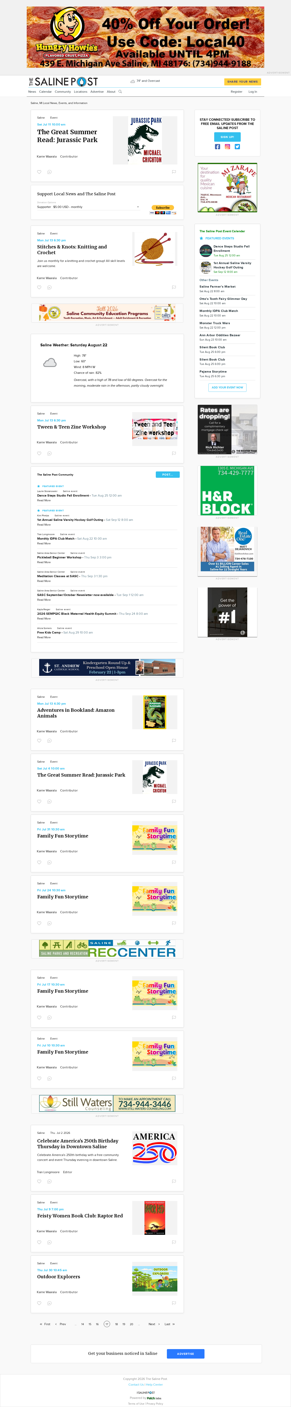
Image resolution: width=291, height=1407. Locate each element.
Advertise (97, 92)
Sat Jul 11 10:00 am (51, 125)
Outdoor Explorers (58, 1277)
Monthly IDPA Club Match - (72, 538)
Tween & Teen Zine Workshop (71, 427)
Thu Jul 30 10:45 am (52, 1270)
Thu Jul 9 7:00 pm (50, 1209)
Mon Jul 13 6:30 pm (51, 240)
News (32, 92)
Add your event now (227, 387)
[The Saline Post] (63, 81)
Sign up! (227, 137)
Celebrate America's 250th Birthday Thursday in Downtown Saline (77, 1143)
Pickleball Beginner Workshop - (74, 557)
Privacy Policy (154, 1403)
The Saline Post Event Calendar (222, 231)
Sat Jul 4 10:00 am (51, 769)
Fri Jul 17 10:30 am (51, 985)
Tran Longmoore (48, 1172)
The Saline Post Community (55, 474)
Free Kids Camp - (65, 632)
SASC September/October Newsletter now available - (90, 595)
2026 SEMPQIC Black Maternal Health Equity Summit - (92, 614)
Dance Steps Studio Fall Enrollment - (79, 495)
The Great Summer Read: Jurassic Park (67, 136)
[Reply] (50, 172)
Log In (253, 92)
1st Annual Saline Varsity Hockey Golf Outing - (85, 520)
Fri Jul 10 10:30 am (51, 1045)
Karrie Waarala (47, 157)
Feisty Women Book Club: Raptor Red (80, 1216)
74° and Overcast (148, 81)
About (111, 92)
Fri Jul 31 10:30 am (51, 829)
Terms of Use (136, 1403)
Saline (41, 117)
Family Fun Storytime (62, 836)
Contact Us (136, 1385)
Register (236, 92)
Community (63, 92)
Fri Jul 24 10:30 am (51, 890)
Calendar (45, 92)
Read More (44, 500)
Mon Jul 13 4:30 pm (51, 704)
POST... (167, 474)
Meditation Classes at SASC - (72, 576)
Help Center (154, 1385)
